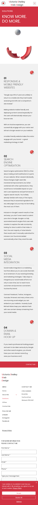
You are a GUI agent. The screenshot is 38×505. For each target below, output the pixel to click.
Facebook (5, 421)
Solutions (5, 398)
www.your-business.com (12, 356)
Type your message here (10, 476)
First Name (5, 448)
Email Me (25, 394)
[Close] (35, 483)
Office (4, 402)
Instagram (6, 418)
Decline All (19, 498)
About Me (5, 395)
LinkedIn (5, 415)
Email (3, 462)
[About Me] (16, 395)
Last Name (5, 455)
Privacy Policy (7, 431)
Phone (4, 469)
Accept (19, 493)
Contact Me (6, 406)
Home (4, 391)
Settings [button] (19, 502)
